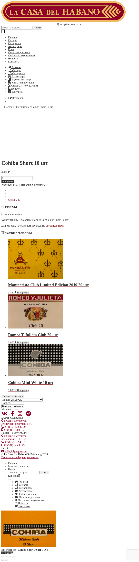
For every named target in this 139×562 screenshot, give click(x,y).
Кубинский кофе (21, 79)
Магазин (9, 106)
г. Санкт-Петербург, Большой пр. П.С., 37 (14, 437)
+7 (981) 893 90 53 (14, 429)
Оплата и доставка (19, 52)
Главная (12, 37)
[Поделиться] (9, 556)
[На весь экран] (6, 556)
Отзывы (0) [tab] (14, 199)
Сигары (12, 40)
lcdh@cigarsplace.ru (15, 451)
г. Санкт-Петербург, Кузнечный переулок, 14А (16, 422)
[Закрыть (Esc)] (13, 556)
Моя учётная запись (19, 466)
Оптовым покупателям (21, 55)
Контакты (13, 61)
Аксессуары (15, 46)
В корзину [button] (23, 292)
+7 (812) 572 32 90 (15, 426)
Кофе (11, 49)
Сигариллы (14, 43)
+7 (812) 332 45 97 (15, 442)
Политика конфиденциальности (19, 457)
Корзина (14, 475)
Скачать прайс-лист (13, 396)
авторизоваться (55, 225)
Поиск (38, 27)
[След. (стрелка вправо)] (6, 559)
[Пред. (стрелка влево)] (2, 559)
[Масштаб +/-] (2, 556)
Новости (13, 58)
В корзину (8, 181)
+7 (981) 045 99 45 (14, 445)
